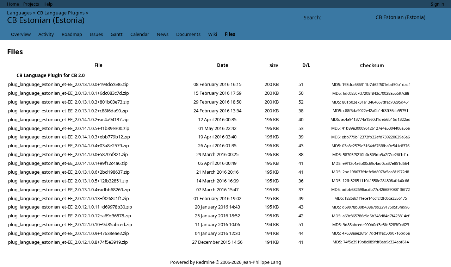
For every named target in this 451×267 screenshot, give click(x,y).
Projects (31, 4)
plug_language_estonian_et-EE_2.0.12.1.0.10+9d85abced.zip (70, 224)
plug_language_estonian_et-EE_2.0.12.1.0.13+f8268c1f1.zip (68, 198)
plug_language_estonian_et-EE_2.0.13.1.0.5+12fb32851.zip (68, 181)
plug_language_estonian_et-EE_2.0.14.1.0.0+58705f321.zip (68, 154)
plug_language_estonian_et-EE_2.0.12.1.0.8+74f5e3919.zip (68, 242)
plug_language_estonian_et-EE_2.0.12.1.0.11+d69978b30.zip (70, 207)
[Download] (437, 84)
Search (312, 17)
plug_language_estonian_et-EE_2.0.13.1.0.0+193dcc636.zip (68, 84)
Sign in (437, 4)
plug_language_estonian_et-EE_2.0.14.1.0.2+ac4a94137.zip (68, 119)
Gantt (117, 34)
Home (13, 4)
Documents (188, 34)
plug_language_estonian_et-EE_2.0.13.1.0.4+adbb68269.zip (69, 189)
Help (47, 4)
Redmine (205, 262)
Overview (21, 34)
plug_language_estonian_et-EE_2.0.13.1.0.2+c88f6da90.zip (68, 110)
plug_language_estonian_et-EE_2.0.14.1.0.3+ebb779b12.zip (69, 137)
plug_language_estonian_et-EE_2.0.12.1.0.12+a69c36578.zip (69, 215)
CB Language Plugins (61, 13)
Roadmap (72, 34)
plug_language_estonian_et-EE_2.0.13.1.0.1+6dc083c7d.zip (68, 93)
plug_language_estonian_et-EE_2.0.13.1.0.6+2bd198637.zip (69, 172)
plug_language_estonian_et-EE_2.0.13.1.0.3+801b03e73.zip (68, 102)
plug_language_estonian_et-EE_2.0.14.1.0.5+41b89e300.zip (68, 128)
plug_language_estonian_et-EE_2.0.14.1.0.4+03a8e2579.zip (68, 145)
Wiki (212, 34)
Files (230, 34)
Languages (19, 13)
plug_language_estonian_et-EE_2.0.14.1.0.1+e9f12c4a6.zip (68, 163)
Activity (46, 34)
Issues (96, 34)
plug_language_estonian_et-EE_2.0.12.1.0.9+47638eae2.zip (68, 233)
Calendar (139, 34)
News (162, 34)
